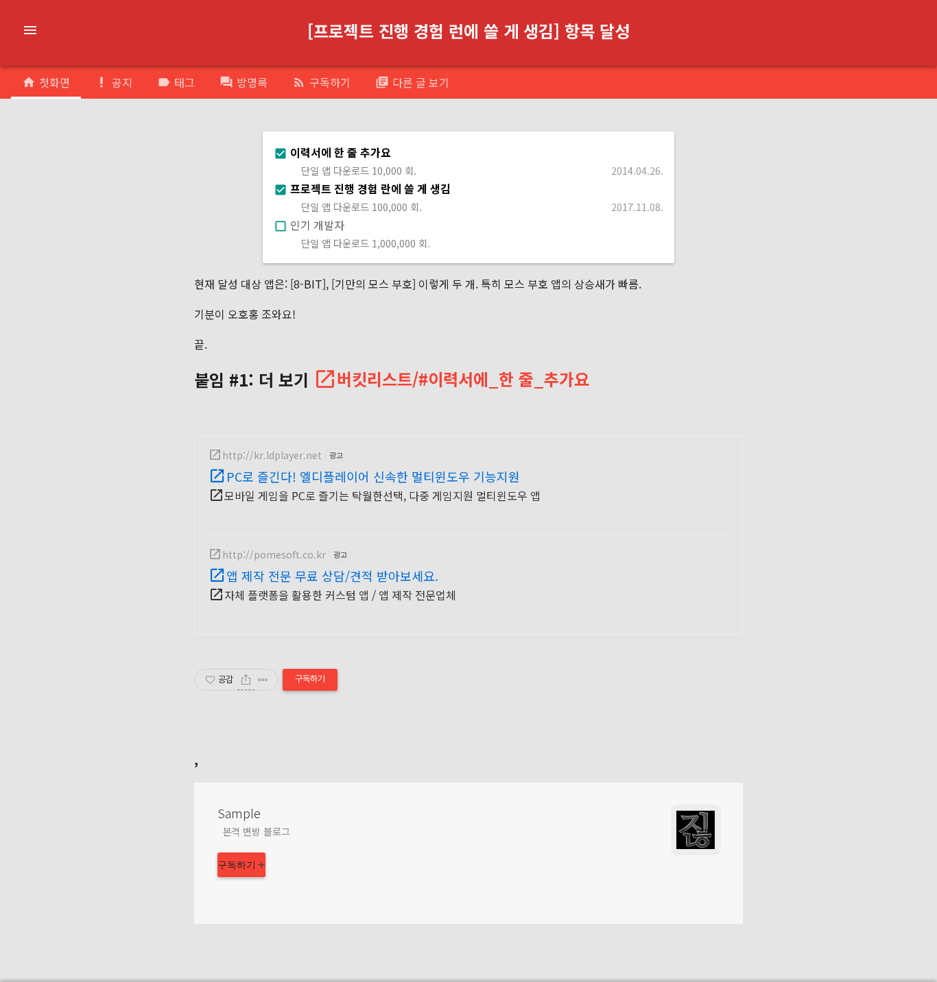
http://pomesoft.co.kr (274, 554)
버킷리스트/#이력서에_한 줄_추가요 (463, 379)
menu (30, 30)
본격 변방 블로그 (256, 831)
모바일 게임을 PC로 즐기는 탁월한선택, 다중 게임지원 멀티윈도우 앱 (382, 495)
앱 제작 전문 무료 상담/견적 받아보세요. (332, 576)
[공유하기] (245, 680)
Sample (239, 813)
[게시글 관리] (263, 680)
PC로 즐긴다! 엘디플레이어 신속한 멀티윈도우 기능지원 (373, 476)
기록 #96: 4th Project (409, 43)
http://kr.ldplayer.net (272, 455)
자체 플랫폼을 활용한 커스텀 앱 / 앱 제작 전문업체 (340, 595)
